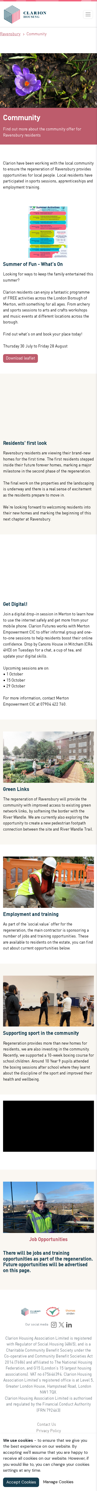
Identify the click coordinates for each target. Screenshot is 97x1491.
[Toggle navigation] (88, 14)
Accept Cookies (21, 1482)
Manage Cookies (58, 1481)
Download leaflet (20, 358)
